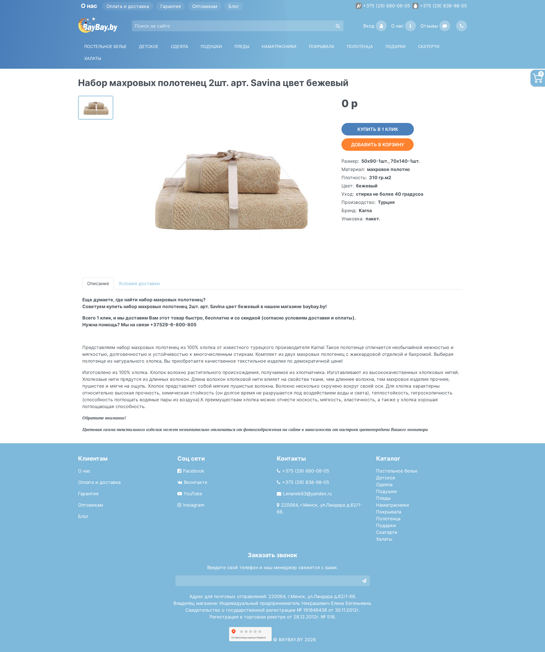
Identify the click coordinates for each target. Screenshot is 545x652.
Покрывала (388, 512)
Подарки (386, 525)
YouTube (193, 493)
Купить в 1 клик (377, 129)
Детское (148, 46)
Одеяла (179, 46)
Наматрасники (392, 505)
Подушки (211, 46)
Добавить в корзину (377, 144)
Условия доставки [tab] (139, 283)
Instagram (193, 505)
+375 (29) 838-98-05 (443, 6)
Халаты (92, 58)
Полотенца (360, 46)
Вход (368, 26)
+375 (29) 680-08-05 (386, 6)
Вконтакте (195, 482)
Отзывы (429, 26)
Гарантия (170, 6)
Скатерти (386, 532)
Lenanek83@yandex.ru (307, 493)
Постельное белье (105, 46)
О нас (397, 26)
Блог (234, 6)
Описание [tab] (98, 283)
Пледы (383, 498)
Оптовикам (204, 6)
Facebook (193, 471)
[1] (364, 580)
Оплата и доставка (127, 6)
